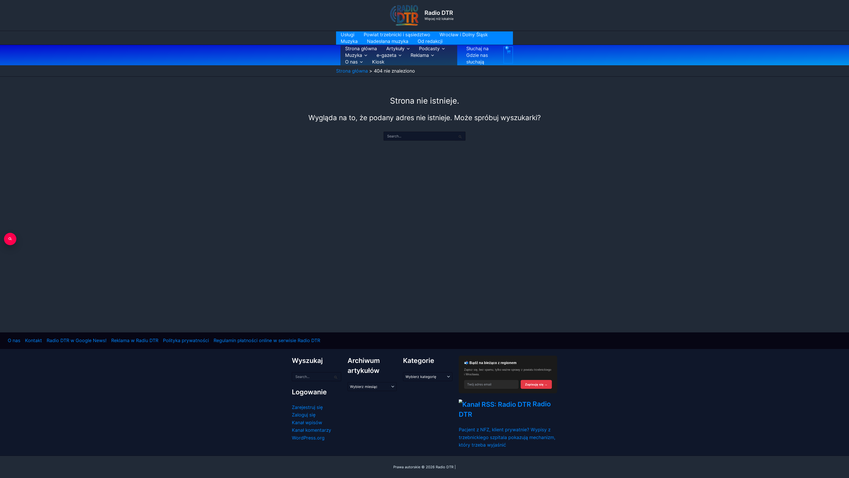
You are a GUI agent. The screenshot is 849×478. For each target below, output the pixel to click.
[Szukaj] (10, 239)
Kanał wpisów (307, 422)
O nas (351, 62)
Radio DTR (438, 12)
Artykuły (395, 48)
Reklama (420, 55)
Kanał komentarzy (311, 430)
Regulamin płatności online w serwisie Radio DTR (267, 340)
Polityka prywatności (186, 340)
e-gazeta (386, 55)
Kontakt (33, 340)
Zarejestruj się (307, 407)
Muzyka (353, 55)
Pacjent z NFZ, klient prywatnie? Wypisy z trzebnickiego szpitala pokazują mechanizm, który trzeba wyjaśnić (507, 437)
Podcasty (429, 48)
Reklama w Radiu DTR (134, 340)
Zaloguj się (304, 415)
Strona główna (361, 48)
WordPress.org (308, 438)
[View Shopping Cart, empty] (508, 55)
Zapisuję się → (536, 384)
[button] (407, 48)
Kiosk (378, 62)
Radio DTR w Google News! (77, 340)
